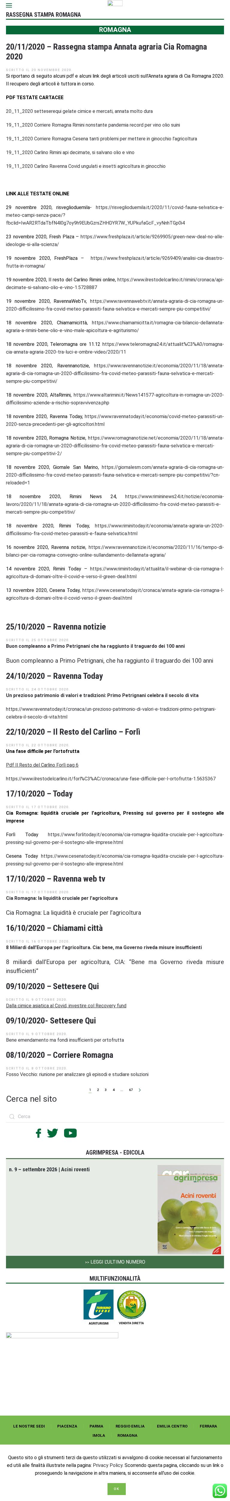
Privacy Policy (107, 1465)
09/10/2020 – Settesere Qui (52, 986)
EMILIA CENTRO (172, 1426)
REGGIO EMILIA (130, 1426)
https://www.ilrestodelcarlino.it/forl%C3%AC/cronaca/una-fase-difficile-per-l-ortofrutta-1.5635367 (111, 779)
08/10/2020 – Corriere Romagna (59, 1055)
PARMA (96, 1426)
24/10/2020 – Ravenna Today (54, 676)
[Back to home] (115, 5)
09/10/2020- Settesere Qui (51, 1021)
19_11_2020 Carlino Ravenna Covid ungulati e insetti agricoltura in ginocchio (86, 166)
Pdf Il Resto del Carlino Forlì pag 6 (42, 765)
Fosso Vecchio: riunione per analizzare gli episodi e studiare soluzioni (77, 1074)
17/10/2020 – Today (39, 794)
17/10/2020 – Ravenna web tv (55, 879)
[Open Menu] (9, 5)
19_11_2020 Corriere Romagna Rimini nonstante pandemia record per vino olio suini (93, 125)
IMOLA (99, 1435)
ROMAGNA (127, 1435)
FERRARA (208, 1426)
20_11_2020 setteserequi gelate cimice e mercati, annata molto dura (79, 111)
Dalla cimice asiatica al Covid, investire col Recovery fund (66, 1006)
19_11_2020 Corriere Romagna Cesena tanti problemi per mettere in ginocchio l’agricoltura (101, 139)
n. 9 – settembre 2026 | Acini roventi (49, 1169)
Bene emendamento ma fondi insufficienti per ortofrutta (65, 1040)
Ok (116, 1489)
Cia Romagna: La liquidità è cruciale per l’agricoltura (73, 912)
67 (131, 1090)
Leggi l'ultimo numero (115, 1262)
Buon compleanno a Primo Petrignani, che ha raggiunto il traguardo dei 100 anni (109, 660)
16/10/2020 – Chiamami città (54, 928)
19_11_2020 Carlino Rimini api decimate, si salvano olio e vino (70, 152)
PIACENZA (67, 1426)
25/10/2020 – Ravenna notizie (56, 627)
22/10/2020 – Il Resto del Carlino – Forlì (73, 732)
